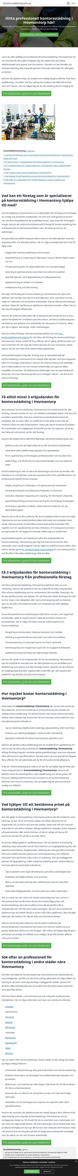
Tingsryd (9, 1017)
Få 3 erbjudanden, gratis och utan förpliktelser (39, 35)
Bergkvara (10, 1037)
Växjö (8, 1048)
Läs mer (60, 1167)
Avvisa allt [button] (47, 1171)
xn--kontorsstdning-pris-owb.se (38, 549)
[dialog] (39, 1167)
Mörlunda (10, 1027)
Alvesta (8, 1022)
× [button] (75, 1161)
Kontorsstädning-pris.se (17, 3)
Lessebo (9, 1006)
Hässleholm (11, 1042)
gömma (31, 151)
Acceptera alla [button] (31, 1171)
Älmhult (9, 1053)
